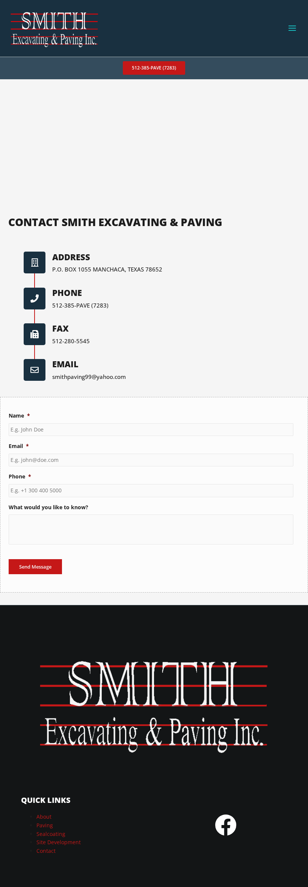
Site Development (58, 842)
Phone (67, 292)
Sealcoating (50, 833)
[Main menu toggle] (292, 28)
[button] (154, 68)
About (43, 816)
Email (65, 364)
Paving (44, 825)
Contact (46, 850)
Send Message (35, 566)
